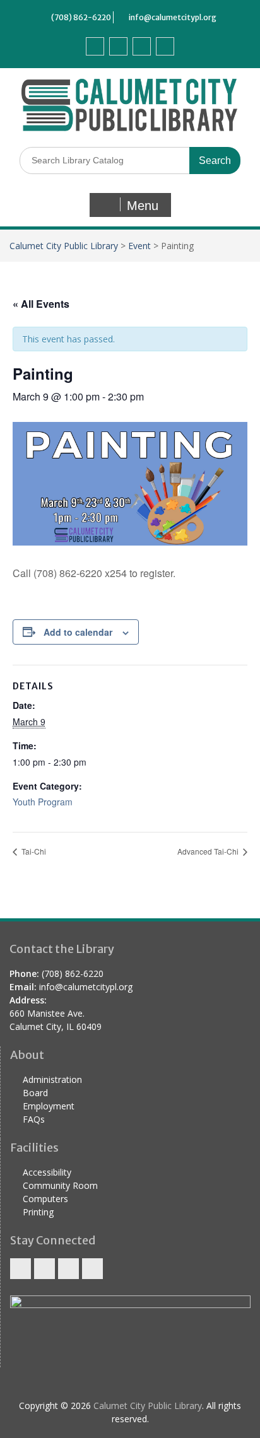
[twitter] (118, 46)
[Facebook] (95, 46)
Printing (38, 1212)
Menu (142, 206)
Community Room (60, 1185)
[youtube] (142, 46)
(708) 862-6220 (81, 17)
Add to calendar (78, 632)
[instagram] (165, 46)
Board (35, 1093)
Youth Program (43, 801)
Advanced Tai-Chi (208, 851)
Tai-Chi (33, 851)
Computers (45, 1199)
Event (139, 246)
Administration (52, 1079)
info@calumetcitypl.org (172, 17)
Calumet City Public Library (63, 246)
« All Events (41, 303)
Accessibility (47, 1172)
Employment (48, 1106)
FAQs (34, 1119)
